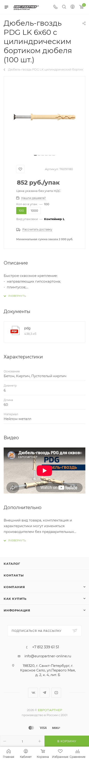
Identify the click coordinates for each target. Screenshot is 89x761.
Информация (17, 610)
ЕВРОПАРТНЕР (50, 710)
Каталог (12, 563)
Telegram (45, 693)
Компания (14, 587)
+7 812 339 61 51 (45, 647)
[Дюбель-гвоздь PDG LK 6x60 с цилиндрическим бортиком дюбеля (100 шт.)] (44, 117)
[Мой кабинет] (73, 7)
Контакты (14, 575)
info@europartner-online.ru (47, 656)
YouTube (56, 693)
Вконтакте (33, 693)
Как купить (15, 598)
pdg (27, 328)
